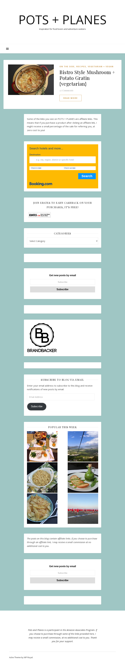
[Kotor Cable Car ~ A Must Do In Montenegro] (83, 446)
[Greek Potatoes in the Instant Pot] (42, 508)
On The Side (67, 66)
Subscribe (36, 406)
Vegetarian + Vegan (101, 66)
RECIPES (81, 66)
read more (70, 98)
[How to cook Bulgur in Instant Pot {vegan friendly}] (42, 477)
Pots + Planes (62, 19)
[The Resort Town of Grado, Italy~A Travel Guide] (83, 508)
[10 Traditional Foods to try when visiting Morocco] (42, 446)
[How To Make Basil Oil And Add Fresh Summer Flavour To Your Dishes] (83, 477)
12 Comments (66, 90)
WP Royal (28, 657)
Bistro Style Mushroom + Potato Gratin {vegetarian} (87, 78)
